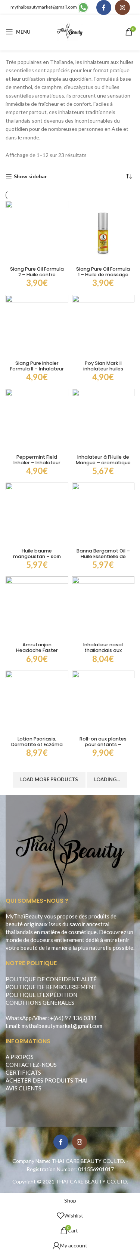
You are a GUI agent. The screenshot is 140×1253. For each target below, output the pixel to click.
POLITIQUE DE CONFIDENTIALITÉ (51, 979)
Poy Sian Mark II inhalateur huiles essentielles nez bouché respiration (103, 371)
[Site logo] (70, 31)
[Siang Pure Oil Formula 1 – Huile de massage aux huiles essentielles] (103, 232)
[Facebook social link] (103, 7)
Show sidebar (30, 176)
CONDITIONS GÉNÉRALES (40, 1002)
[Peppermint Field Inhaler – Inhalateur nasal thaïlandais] (37, 420)
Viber (40, 1018)
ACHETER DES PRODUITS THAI (47, 1080)
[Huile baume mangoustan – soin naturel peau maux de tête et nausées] (37, 514)
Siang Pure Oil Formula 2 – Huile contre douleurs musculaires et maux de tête (37, 277)
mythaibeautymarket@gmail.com (43, 7)
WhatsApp (19, 1018)
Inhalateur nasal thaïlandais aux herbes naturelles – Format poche (103, 653)
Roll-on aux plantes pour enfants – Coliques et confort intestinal (103, 747)
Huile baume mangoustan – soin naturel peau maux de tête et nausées (36, 559)
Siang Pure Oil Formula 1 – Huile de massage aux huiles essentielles (103, 274)
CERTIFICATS (23, 1072)
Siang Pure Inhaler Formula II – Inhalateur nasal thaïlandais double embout (37, 371)
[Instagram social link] (122, 7)
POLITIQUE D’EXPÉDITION (41, 994)
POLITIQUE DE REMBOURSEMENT (51, 986)
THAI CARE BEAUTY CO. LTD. (92, 1181)
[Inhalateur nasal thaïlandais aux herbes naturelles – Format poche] (103, 607)
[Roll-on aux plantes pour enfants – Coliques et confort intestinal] (103, 702)
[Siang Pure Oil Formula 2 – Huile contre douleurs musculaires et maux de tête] (37, 232)
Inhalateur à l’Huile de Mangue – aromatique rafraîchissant (103, 462)
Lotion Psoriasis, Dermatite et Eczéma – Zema (37, 744)
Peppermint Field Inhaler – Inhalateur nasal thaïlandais (36, 462)
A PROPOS (20, 1056)
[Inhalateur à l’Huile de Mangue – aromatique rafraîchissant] (103, 420)
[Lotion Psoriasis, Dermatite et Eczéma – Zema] (37, 702)
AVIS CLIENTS (23, 1088)
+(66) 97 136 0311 (73, 1018)
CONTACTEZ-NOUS (31, 1064)
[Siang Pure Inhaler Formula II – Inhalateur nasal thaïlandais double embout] (37, 326)
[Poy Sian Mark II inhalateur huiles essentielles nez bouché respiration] (103, 326)
